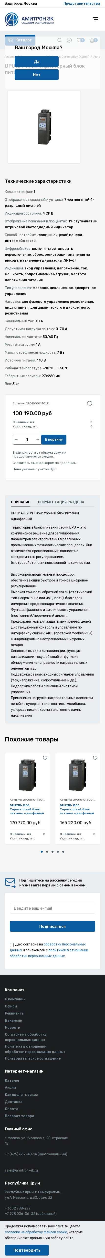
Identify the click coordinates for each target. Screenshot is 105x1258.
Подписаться (52, 926)
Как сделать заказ (21, 1095)
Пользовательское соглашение (33, 1058)
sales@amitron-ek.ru (21, 1170)
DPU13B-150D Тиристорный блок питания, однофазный (77, 809)
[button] (42, 852)
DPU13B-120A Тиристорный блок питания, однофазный (27, 809)
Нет (37, 75)
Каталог (12, 1080)
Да (37, 61)
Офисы (11, 1006)
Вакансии (13, 1020)
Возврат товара (19, 1116)
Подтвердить (27, 1250)
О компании (15, 999)
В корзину (54, 439)
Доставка (13, 1102)
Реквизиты (14, 1013)
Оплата (11, 1109)
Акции (10, 1088)
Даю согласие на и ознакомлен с (49, 950)
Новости (12, 1028)
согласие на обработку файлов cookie (36, 1232)
